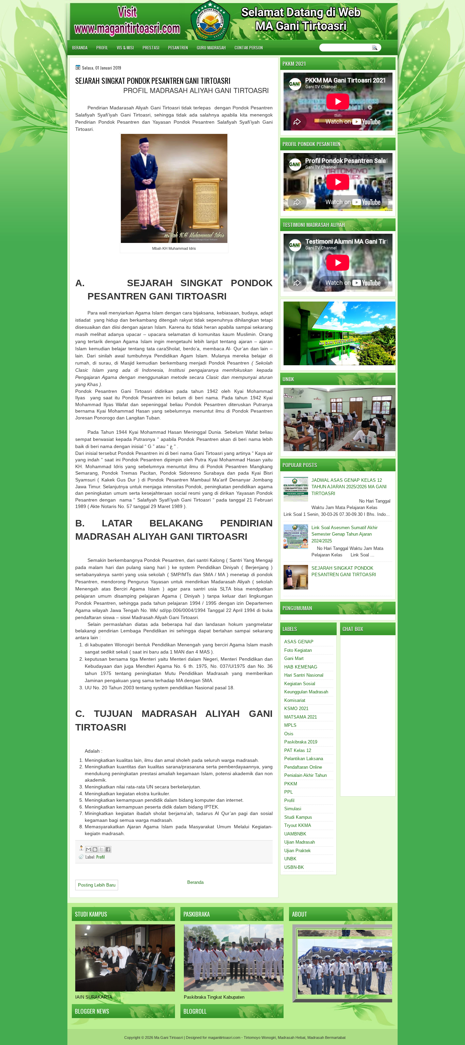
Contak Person (249, 47)
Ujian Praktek (297, 850)
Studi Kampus (298, 817)
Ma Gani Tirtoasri (168, 1037)
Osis (288, 733)
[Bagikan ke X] (101, 849)
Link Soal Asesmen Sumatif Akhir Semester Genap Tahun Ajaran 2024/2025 (344, 534)
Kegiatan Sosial (299, 683)
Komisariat (294, 700)
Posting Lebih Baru (96, 885)
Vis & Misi (125, 47)
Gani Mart (294, 658)
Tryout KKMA (297, 825)
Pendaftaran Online (303, 767)
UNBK (290, 858)
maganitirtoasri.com (224, 1037)
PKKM (290, 783)
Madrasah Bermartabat (326, 1037)
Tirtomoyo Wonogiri (260, 1037)
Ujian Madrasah (299, 842)
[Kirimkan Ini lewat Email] (88, 849)
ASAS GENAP (299, 641)
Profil (102, 47)
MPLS (290, 725)
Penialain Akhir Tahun (305, 775)
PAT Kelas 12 (297, 750)
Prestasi (151, 47)
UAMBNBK (295, 833)
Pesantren (178, 47)
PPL (288, 792)
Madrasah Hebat (291, 1037)
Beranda (79, 47)
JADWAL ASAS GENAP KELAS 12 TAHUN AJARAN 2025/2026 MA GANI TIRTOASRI (349, 487)
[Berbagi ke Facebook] (108, 849)
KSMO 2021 (296, 708)
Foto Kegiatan (298, 650)
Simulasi (292, 808)
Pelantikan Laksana (303, 758)
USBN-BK (294, 867)
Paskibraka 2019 (300, 741)
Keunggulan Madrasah (306, 691)
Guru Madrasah (211, 47)
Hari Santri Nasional (303, 675)
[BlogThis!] (95, 849)
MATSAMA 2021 (300, 717)
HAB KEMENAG (300, 667)
